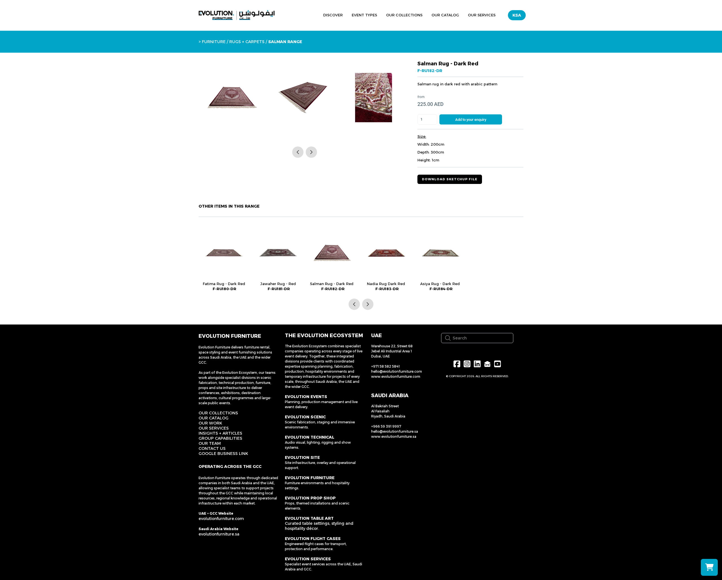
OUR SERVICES (214, 428)
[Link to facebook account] (457, 364)
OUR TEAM (210, 443)
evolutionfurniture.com (221, 518)
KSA (516, 15)
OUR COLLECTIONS (218, 412)
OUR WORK (210, 423)
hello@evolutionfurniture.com (396, 371)
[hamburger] (293, 14)
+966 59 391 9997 (386, 426)
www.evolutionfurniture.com (395, 376)
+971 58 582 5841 (385, 366)
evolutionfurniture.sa (219, 534)
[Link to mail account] (487, 364)
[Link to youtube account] (497, 364)
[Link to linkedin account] (477, 364)
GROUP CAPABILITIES (220, 438)
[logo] (236, 15)
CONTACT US (212, 448)
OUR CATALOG (213, 418)
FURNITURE (214, 41)
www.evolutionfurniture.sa (393, 436)
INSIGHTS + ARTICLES (220, 433)
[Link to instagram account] (467, 364)
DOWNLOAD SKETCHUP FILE (449, 179)
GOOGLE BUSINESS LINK (223, 453)
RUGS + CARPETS (247, 41)
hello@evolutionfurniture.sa (394, 431)
